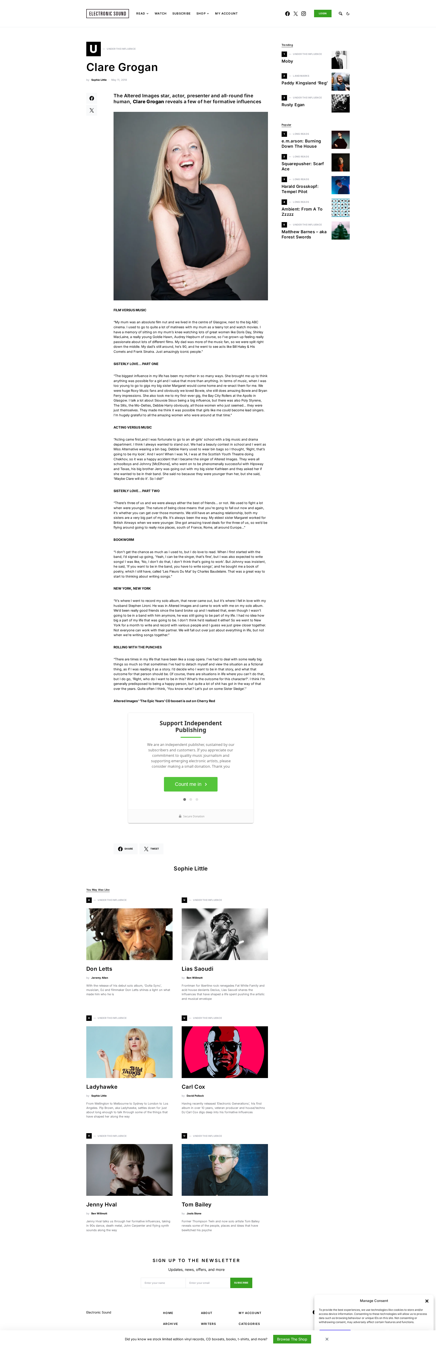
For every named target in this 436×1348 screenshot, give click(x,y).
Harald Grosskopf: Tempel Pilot (300, 189)
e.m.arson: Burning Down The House (301, 144)
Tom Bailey (197, 1204)
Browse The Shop (292, 1339)
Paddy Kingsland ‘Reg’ (305, 83)
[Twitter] (295, 13)
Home (168, 1313)
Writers (208, 1324)
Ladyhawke (101, 1086)
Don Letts (99, 969)
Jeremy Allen (99, 977)
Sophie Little (99, 79)
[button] (427, 1301)
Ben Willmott (195, 977)
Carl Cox (193, 1086)
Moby (287, 61)
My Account (250, 1313)
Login (323, 13)
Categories (249, 1324)
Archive (170, 1324)
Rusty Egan (293, 104)
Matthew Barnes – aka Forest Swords (304, 234)
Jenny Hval (101, 1204)
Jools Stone (194, 1213)
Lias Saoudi (197, 969)
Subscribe (241, 1282)
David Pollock (195, 1095)
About (207, 1313)
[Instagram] (303, 13)
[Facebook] (287, 13)
